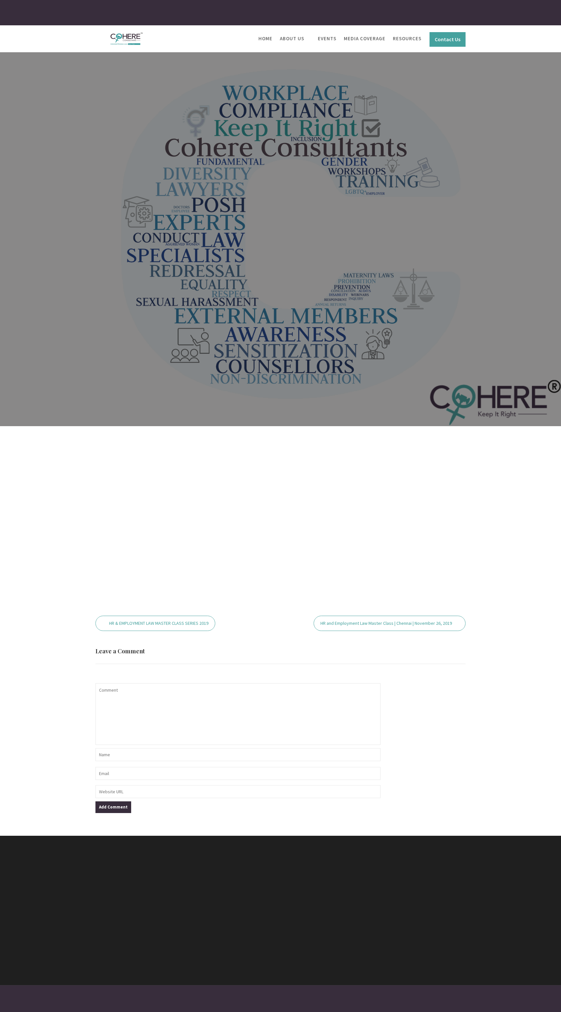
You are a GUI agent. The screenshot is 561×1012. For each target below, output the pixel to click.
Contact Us (447, 39)
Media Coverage (364, 38)
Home (265, 38)
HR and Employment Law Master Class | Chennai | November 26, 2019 (386, 623)
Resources (407, 38)
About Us (292, 38)
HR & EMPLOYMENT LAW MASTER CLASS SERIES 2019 (158, 623)
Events (327, 38)
